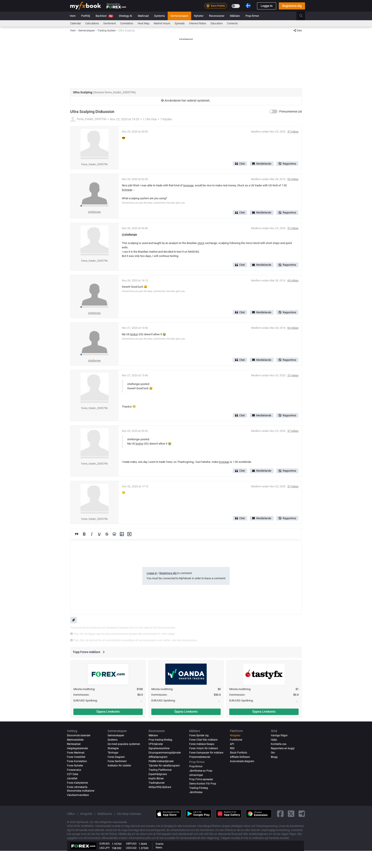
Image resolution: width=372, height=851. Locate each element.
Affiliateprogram (158, 756)
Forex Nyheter (75, 765)
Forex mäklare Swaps (201, 744)
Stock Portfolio (238, 752)
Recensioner (216, 15)
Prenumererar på (290, 111)
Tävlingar (113, 752)
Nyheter (198, 15)
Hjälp (274, 739)
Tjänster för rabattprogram (164, 765)
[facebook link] (280, 813)
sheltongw (94, 211)
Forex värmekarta (77, 787)
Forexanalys (74, 769)
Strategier (113, 748)
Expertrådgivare (158, 774)
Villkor (71, 813)
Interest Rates (197, 23)
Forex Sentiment (117, 761)
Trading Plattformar (160, 769)
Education (217, 23)
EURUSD (104, 843)
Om (273, 752)
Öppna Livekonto (108, 711)
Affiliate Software (240, 756)
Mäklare (235, 15)
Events (159, 843)
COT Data (72, 774)
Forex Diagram (116, 756)
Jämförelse (195, 792)
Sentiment (109, 23)
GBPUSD (131, 843)
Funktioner (236, 739)
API (232, 744)
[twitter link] (291, 813)
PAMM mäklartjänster (161, 761)
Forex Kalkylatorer (77, 782)
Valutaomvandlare (78, 795)
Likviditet (72, 778)
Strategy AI (125, 15)
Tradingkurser (157, 782)
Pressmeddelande (199, 756)
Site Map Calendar (129, 813)
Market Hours (162, 23)
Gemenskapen (179, 15)
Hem (73, 15)
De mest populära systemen (124, 744)
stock (201, 243)
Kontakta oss (278, 744)
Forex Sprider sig (199, 735)
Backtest (104, 15)
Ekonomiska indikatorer (81, 790)
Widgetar (235, 735)
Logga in (267, 6)
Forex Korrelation (77, 761)
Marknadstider (75, 739)
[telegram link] (302, 813)
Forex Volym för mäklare (203, 748)
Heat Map (143, 23)
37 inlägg (292, 131)
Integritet (86, 813)
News (159, 847)
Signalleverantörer (159, 748)
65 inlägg (292, 179)
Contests (232, 23)
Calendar (75, 23)
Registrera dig (292, 6)
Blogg (274, 756)
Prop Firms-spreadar (201, 779)
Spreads (180, 23)
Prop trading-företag (160, 739)
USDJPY (104, 847)
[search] (303, 15)
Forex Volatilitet (76, 756)
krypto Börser (156, 778)
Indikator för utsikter (119, 765)
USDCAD (131, 847)
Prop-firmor (252, 15)
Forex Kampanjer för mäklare (206, 752)
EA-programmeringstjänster (165, 752)
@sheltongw (129, 234)
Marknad (143, 15)
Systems (159, 15)
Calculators (92, 23)
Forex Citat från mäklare (203, 739)
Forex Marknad (75, 752)
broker (134, 334)
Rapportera (289, 163)
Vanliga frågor (279, 735)
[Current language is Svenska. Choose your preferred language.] (248, 5)
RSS (232, 748)
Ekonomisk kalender (78, 735)
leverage (188, 185)
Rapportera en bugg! (282, 748)
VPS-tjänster (156, 744)
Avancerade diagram (242, 761)
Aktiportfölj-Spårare (160, 787)
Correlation (126, 23)
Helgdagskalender (77, 748)
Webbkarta (104, 813)
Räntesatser (74, 744)
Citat (242, 163)
